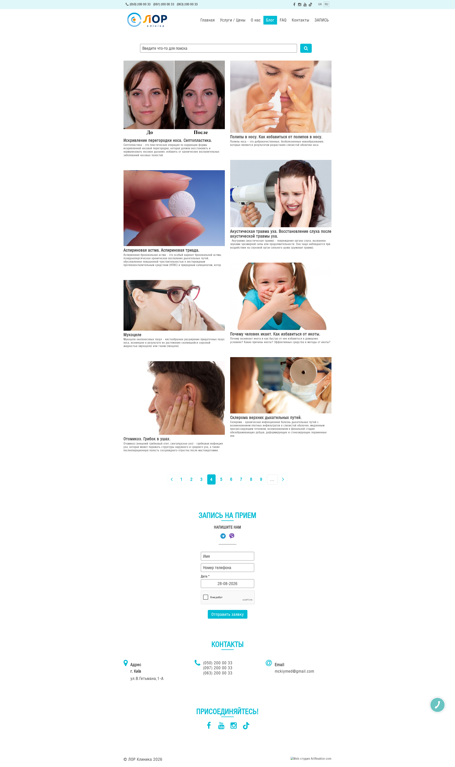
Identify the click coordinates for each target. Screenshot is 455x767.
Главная (207, 20)
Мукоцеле (132, 334)
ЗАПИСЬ (322, 20)
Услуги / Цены (232, 20)
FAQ (283, 20)
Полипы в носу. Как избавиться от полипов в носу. (276, 136)
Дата (205, 576)
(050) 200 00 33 (140, 4)
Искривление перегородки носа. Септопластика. (168, 140)
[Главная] (146, 20)
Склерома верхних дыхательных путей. (266, 417)
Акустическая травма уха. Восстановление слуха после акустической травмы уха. (280, 233)
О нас (256, 20)
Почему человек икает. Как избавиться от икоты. (275, 334)
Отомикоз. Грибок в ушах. (147, 438)
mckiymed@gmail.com (294, 671)
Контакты (300, 20)
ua (320, 4)
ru (326, 4)
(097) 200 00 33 (163, 4)
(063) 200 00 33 (187, 4)
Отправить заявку (227, 614)
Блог (270, 20)
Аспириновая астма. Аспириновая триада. (162, 250)
